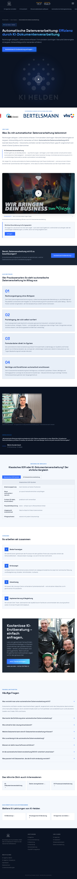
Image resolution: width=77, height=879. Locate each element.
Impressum (5, 862)
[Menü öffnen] (73, 3)
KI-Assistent (23, 9)
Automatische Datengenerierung (61, 9)
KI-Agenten (56, 837)
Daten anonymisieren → (37, 784)
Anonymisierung (32, 847)
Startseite (5, 20)
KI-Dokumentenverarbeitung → (13, 785)
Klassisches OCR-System (11, 477)
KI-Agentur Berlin (7, 858)
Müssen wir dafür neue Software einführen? (38, 745)
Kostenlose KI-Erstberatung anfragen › (19, 49)
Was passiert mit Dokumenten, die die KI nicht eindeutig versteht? (38, 758)
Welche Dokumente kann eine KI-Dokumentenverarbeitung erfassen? (38, 731)
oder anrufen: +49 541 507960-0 (18, 666)
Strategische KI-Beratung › (38, 816)
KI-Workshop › (9, 816)
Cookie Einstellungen (8, 867)
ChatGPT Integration (34, 849)
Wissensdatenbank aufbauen (39, 9)
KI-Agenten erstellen (10, 9)
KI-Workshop (31, 844)
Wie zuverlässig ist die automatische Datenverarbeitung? (38, 738)
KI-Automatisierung (33, 840)
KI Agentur (31, 837)
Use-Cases (13, 20)
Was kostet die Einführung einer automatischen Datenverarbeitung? (38, 718)
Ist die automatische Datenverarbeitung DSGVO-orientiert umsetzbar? (38, 751)
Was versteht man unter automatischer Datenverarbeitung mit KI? (38, 701)
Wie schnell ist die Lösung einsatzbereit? (38, 725)
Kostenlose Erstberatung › (63, 255)
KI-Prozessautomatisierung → (63, 784)
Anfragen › (10, 234)
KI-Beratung (31, 842)
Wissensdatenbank (58, 842)
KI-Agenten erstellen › (61, 816)
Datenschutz (6, 865)
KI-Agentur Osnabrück (8, 860)
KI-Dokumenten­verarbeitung (31, 477)
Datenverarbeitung (58, 844)
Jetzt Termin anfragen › (18, 661)
